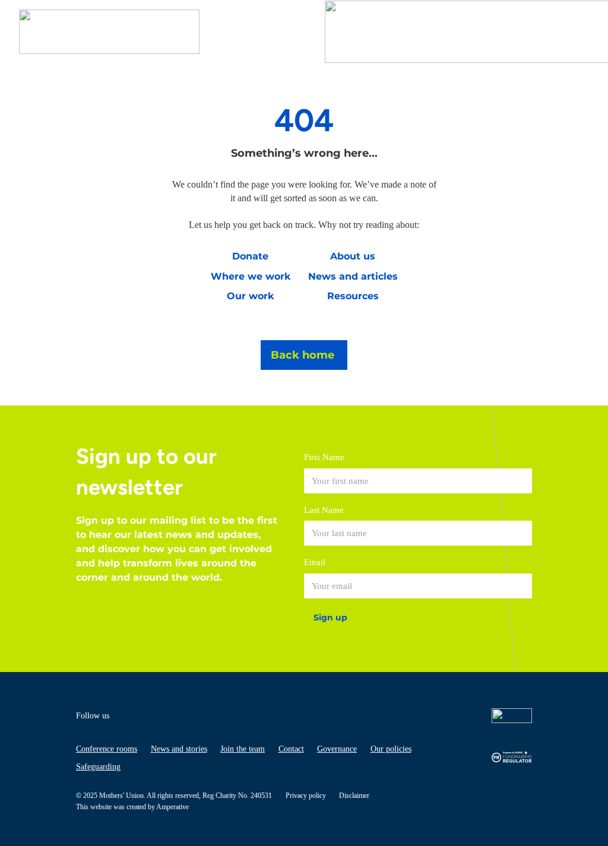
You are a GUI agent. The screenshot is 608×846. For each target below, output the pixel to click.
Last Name (324, 510)
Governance (337, 748)
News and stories (179, 748)
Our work (250, 296)
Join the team (242, 748)
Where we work (250, 276)
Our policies (390, 748)
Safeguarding (98, 766)
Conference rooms (106, 748)
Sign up (330, 617)
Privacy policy (306, 795)
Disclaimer (354, 795)
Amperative (172, 807)
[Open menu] (577, 31)
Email (314, 562)
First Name (324, 457)
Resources (353, 296)
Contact (291, 748)
